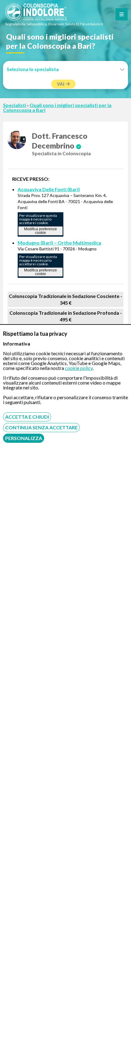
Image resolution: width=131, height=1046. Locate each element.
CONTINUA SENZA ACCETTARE (41, 427)
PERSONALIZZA (23, 438)
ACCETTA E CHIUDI (27, 417)
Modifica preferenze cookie (40, 231)
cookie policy (79, 368)
